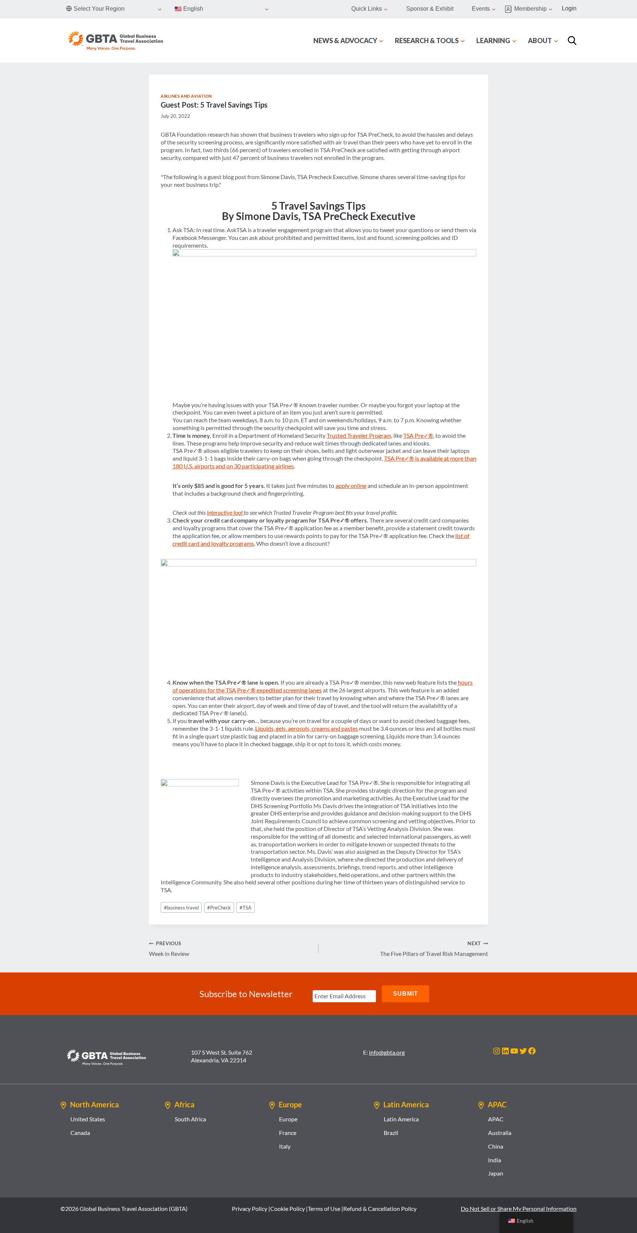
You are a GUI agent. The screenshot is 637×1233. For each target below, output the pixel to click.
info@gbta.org (387, 1052)
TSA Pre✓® (418, 435)
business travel (181, 908)
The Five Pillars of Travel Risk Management (434, 948)
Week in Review (169, 948)
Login (569, 8)
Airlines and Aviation (186, 96)
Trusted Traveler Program (359, 435)
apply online (350, 485)
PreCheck (219, 908)
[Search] (572, 40)
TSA (245, 908)
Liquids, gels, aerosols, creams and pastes (306, 728)
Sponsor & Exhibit (429, 9)
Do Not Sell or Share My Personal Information (519, 1208)
